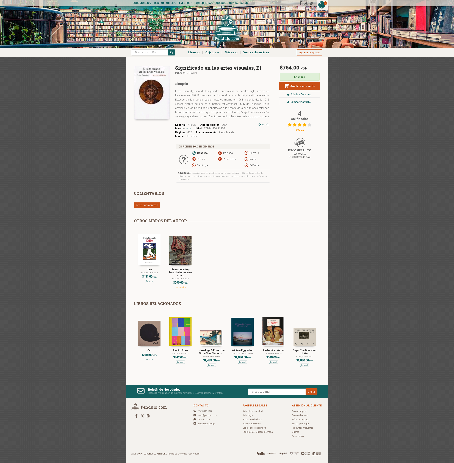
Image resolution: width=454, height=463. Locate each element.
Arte (188, 128)
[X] (306, 3)
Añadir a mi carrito (302, 86)
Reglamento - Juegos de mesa (258, 432)
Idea (149, 269)
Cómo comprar (299, 411)
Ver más (265, 124)
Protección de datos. (253, 419)
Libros (192, 52)
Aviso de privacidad (253, 411)
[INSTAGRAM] (311, 3)
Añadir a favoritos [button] (300, 94)
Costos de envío (299, 415)
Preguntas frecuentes (302, 427)
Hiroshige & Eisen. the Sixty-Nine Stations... (212, 352)
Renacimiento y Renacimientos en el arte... (180, 272)
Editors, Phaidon (180, 353)
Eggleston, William (242, 353)
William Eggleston (242, 350)
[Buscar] (171, 52)
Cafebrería (203, 3)
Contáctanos (238, 3)
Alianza (192, 124)
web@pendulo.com (207, 415)
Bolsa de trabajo (206, 423)
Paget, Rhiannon (211, 356)
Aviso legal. (248, 415)
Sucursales (141, 3)
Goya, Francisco (304, 356)
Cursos (221, 3)
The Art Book (180, 350)
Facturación (298, 436)
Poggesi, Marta (274, 353)
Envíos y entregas (300, 423)
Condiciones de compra (254, 427)
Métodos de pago (300, 419)
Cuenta (295, 432)
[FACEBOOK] (300, 3)
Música (230, 52)
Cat (149, 350)
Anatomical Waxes (273, 350)
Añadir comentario (147, 205)
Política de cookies (252, 423)
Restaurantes (164, 3)
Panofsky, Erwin (186, 73)
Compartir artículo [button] (300, 102)
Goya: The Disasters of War (305, 352)
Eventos (185, 3)
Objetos (211, 52)
